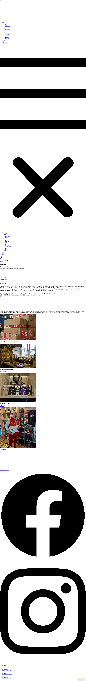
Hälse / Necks (7, 38)
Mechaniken (7, 245)
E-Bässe (5, 24)
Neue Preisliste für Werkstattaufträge (6, 369)
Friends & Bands (4, 43)
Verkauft (3, 260)
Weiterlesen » (2, 343)
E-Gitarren (5, 23)
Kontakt (3, 253)
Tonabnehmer (7, 34)
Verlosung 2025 (3, 449)
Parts (4, 33)
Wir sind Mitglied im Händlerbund (4, 470)
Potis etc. (6, 244)
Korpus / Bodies (7, 248)
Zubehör (5, 40)
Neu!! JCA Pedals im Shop (5, 403)
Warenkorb (3, 44)
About (3, 42)
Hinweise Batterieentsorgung (6, 667)
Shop (0, 258)
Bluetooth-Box (7, 31)
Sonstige (6, 249)
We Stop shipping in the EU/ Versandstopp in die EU (9, 341)
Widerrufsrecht (4, 665)
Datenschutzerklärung (5, 669)
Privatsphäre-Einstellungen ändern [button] (6, 670)
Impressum (3, 663)
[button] (43, 138)
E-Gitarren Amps (7, 30)
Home (3, 22)
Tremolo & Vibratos (8, 36)
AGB (2, 664)
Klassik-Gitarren (7, 236)
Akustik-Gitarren (6, 25)
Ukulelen (6, 27)
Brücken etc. (7, 37)
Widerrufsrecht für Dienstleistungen (7, 666)
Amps (4, 28)
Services (3, 41)
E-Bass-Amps (7, 240)
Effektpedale (5, 32)
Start (0, 260)
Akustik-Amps (7, 29)
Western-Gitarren (7, 26)
